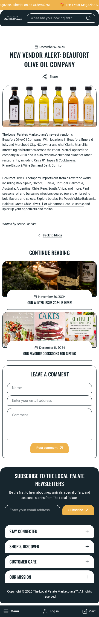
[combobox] (61, 18)
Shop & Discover (24, 546)
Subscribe (75, 510)
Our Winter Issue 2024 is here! (49, 302)
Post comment (47, 448)
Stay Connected (23, 531)
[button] (88, 611)
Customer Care (23, 562)
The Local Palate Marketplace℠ (55, 591)
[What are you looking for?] (88, 18)
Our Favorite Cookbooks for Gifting (49, 353)
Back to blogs (52, 235)
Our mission (20, 577)
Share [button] (54, 76)
